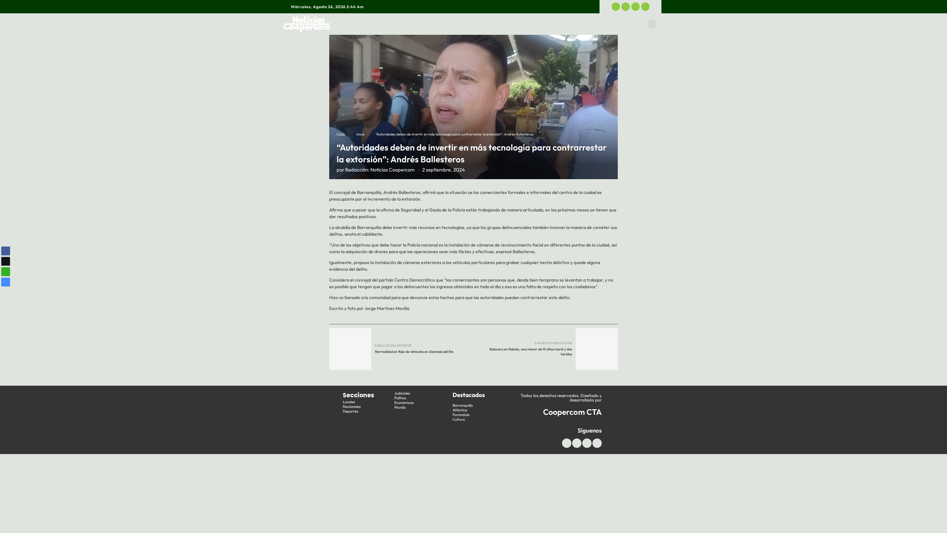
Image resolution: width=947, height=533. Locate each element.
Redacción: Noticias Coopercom (380, 170)
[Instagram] (645, 6)
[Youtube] (635, 6)
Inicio (350, 24)
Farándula (461, 414)
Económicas (542, 24)
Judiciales (473, 24)
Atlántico (460, 410)
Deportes (438, 24)
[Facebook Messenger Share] (5, 282)
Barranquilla (463, 405)
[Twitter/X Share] (5, 261)
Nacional (404, 24)
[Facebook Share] (5, 251)
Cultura (459, 419)
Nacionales (352, 406)
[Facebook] (616, 6)
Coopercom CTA (572, 412)
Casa (341, 134)
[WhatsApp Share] (5, 271)
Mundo (616, 24)
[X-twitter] (625, 6)
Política (507, 24)
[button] (652, 24)
